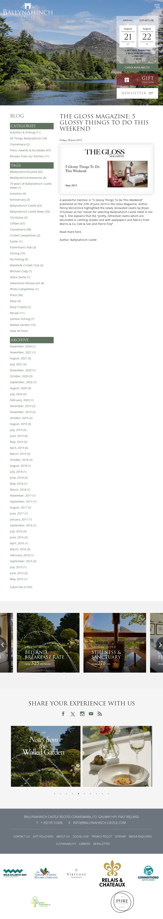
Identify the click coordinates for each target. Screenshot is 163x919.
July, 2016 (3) (18, 531)
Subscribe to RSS (21, 587)
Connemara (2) (19, 144)
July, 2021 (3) (18, 364)
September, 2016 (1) (23, 525)
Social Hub (81, 836)
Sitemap (120, 836)
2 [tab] (61, 794)
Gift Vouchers (43, 836)
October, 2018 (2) (21, 460)
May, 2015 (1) (18, 579)
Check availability (137, 67)
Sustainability (66, 844)
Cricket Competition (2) (25, 235)
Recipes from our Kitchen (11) (29, 156)
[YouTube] (91, 714)
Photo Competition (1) (24, 289)
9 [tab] (102, 794)
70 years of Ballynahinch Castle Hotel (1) (30, 186)
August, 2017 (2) (20, 507)
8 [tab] (96, 794)
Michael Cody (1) (21, 271)
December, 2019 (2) (22, 406)
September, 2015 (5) (23, 561)
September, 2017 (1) (23, 501)
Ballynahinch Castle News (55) (30, 211)
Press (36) (16, 295)
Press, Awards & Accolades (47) (30, 150)
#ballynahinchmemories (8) (28, 178)
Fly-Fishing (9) (19, 259)
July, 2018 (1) (18, 472)
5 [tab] (79, 794)
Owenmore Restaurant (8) (27, 283)
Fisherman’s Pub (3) (23, 247)
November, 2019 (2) (23, 412)
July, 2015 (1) (18, 567)
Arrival (128, 20)
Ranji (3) (15, 301)
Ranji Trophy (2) (20, 307)
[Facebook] (63, 714)
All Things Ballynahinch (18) (28, 138)
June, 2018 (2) (19, 477)
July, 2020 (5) (18, 394)
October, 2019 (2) (21, 418)
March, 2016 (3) (20, 549)
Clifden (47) (17, 223)
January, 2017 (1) (21, 519)
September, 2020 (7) (23, 382)
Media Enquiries (140, 836)
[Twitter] (73, 714)
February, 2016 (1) (22, 555)
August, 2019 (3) (20, 424)
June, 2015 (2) (19, 573)
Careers (84, 844)
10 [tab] (108, 794)
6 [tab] (84, 794)
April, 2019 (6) (19, 448)
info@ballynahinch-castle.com (99, 823)
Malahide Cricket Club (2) (26, 265)
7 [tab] (90, 794)
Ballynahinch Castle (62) (26, 205)
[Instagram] (82, 714)
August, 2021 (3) (20, 358)
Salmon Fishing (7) (22, 319)
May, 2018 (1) (18, 483)
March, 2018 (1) (20, 489)
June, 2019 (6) (19, 436)
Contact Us (21, 836)
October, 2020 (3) (21, 376)
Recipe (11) (17, 313)
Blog (17, 116)
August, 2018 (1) (20, 466)
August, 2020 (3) (20, 388)
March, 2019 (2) (20, 454)
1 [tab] (55, 794)
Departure (147, 20)
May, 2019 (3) (18, 442)
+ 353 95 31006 (52, 823)
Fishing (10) (17, 253)
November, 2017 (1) (23, 495)
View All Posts (19, 331)
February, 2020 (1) (22, 400)
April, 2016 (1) (19, 543)
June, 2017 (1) (19, 513)
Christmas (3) (18, 217)
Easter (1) (16, 241)
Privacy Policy (102, 836)
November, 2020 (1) (23, 370)
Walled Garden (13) (22, 325)
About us (63, 836)
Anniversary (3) (20, 199)
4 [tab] (73, 794)
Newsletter (101, 844)
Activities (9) (18, 193)
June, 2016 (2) (19, 537)
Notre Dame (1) (20, 277)
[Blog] (100, 714)
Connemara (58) (20, 229)
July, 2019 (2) (18, 430)
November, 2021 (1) (23, 352)
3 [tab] (67, 794)
